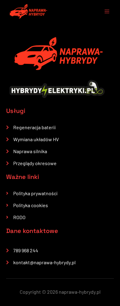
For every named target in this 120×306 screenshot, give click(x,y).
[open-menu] (104, 12)
